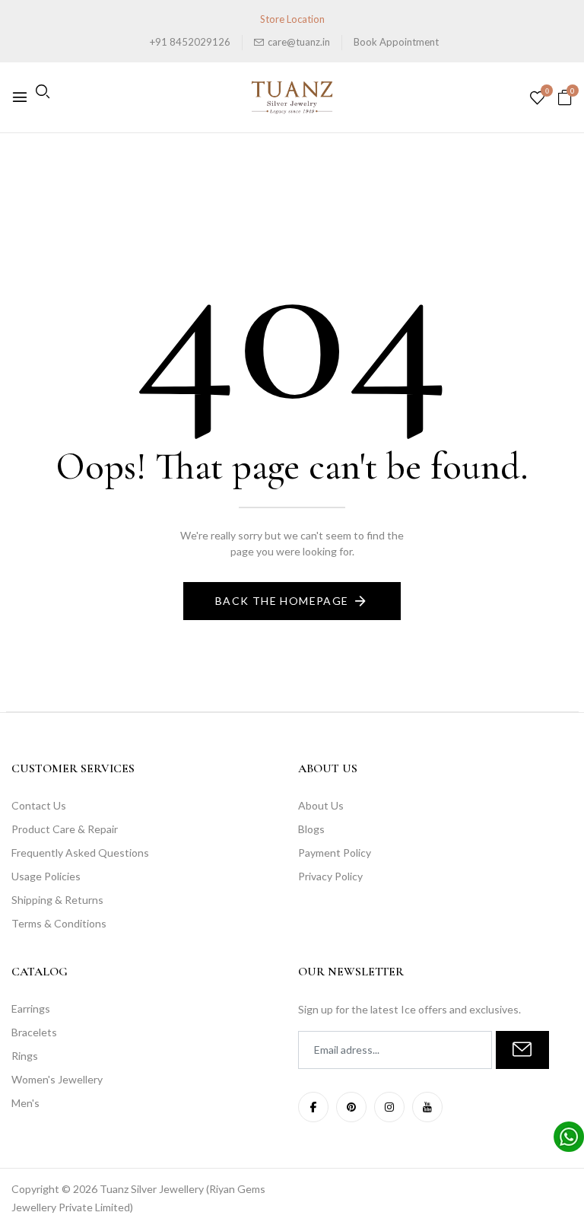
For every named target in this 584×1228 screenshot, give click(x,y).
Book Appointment (396, 42)
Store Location (292, 19)
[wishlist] (537, 98)
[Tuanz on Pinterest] (351, 1107)
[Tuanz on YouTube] (427, 1107)
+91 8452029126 (190, 42)
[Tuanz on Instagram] (389, 1107)
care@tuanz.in (299, 42)
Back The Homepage (282, 600)
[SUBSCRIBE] (522, 1050)
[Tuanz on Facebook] (313, 1107)
